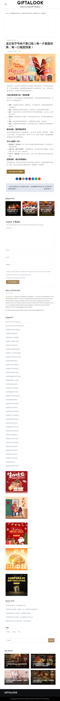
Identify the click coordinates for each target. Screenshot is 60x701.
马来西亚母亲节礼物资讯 (12, 431)
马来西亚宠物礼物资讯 (11, 399)
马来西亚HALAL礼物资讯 (12, 337)
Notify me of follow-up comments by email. (19, 274)
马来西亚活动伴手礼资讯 (12, 438)
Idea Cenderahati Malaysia (13, 322)
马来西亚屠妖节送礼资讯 (12, 403)
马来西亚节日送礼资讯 (11, 458)
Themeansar (45, 698)
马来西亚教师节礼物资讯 (12, 419)
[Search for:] (27, 640)
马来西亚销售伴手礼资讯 (12, 466)
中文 (19, 631)
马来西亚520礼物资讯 (11, 333)
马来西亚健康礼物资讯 (11, 360)
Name (8, 250)
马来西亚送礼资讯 (10, 462)
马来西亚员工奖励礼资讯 (12, 368)
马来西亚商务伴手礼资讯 (12, 372)
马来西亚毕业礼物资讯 (11, 434)
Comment (9, 228)
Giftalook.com (9, 296)
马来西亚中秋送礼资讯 (11, 345)
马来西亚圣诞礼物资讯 (11, 384)
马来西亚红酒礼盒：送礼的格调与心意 (16, 605)
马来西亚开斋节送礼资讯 (12, 411)
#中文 (19, 51)
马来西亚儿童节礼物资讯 (12, 364)
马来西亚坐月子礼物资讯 (12, 388)
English (8, 631)
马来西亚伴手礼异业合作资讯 (13, 357)
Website (8, 264)
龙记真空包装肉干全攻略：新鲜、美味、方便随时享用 (29, 211)
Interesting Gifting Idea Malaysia (15, 325)
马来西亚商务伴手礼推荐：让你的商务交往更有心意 (19, 617)
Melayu (14, 631)
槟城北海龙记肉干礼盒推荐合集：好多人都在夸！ (12, 211)
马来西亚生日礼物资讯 (11, 446)
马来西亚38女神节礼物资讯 (13, 329)
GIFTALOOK (30, 3)
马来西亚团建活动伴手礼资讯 (13, 376)
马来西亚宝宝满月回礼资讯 (13, 396)
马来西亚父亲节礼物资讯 (12, 442)
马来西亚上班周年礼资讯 (12, 341)
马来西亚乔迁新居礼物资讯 (13, 349)
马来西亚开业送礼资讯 (11, 407)
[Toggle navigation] (5, 4)
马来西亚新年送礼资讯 (11, 40)
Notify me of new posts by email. (16, 278)
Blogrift (38, 698)
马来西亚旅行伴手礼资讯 (12, 427)
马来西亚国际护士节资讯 (12, 380)
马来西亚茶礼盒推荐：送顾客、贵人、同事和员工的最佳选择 (22, 609)
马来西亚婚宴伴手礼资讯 (12, 392)
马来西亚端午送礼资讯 (11, 454)
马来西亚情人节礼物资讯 (12, 415)
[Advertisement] (30, 25)
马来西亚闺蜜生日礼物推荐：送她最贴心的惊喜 (18, 613)
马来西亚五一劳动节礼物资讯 (13, 353)
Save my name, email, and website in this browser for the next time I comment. (29, 271)
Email (8, 257)
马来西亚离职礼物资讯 (11, 450)
